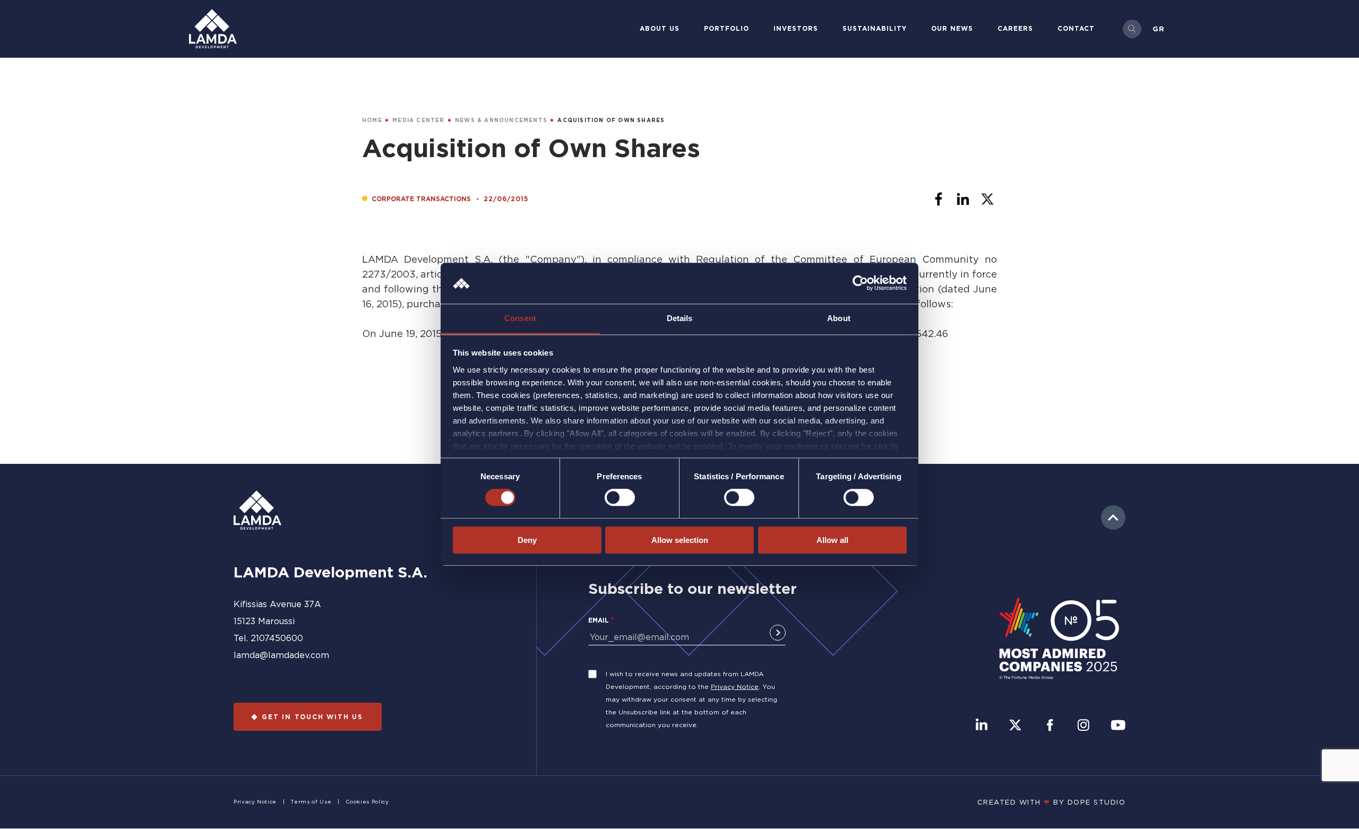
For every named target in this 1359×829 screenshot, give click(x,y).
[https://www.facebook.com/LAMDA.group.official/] (1049, 726)
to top (1113, 517)
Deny (527, 540)
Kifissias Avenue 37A (277, 604)
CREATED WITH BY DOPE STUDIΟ (1051, 802)
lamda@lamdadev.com (281, 655)
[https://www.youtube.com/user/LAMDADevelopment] (1118, 726)
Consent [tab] (520, 318)
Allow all (832, 540)
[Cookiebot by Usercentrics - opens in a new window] (860, 283)
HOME (372, 120)
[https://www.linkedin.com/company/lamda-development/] (981, 726)
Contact (1076, 28)
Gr (1158, 28)
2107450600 (277, 638)
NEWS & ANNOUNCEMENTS (501, 120)
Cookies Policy (367, 802)
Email (598, 620)
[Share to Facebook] (938, 199)
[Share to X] (987, 199)
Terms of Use (310, 802)
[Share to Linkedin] (963, 199)
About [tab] (838, 318)
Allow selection (679, 540)
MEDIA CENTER (418, 120)
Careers (1015, 28)
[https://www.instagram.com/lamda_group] (1083, 726)
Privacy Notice (735, 686)
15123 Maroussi (264, 621)
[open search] (1132, 29)
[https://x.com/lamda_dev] (1015, 726)
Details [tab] (680, 318)
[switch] (620, 497)
